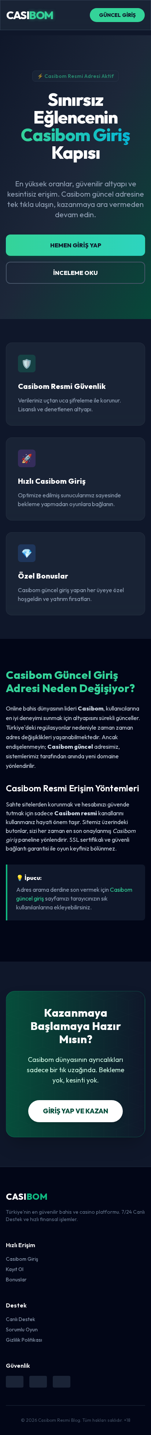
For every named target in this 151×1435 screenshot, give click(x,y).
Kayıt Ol (14, 1269)
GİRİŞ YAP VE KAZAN (75, 1111)
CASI (29, 15)
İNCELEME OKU (75, 272)
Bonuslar (16, 1279)
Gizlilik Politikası (24, 1339)
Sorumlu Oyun (22, 1329)
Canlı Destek (20, 1319)
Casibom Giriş (22, 1259)
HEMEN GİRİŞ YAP (75, 245)
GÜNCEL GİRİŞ (117, 15)
